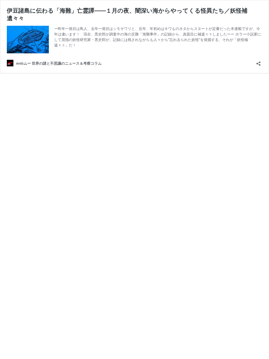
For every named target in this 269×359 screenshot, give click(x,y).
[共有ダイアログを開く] (258, 62)
